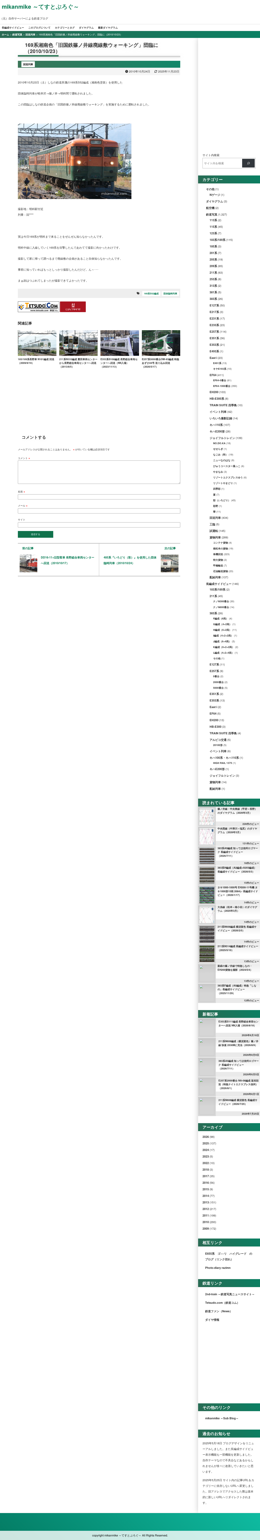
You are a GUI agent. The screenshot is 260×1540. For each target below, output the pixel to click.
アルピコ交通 (218, 740)
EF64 (213, 375)
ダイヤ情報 (212, 1320)
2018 (206, 1169)
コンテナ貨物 (220, 542)
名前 (21, 491)
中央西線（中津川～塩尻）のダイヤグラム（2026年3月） (237, 830)
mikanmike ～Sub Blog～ (222, 1418)
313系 (213, 286)
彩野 (215, 506)
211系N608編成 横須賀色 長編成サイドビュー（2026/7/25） (237, 1102)
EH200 (214, 392)
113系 (213, 220)
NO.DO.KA (219, 443)
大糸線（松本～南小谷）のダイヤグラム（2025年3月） (237, 909)
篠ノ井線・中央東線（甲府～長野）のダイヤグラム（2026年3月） (237, 810)
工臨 (212, 524)
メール (22, 505)
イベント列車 (218, 412)
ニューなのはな (221, 460)
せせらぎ (218, 449)
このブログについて (39, 27)
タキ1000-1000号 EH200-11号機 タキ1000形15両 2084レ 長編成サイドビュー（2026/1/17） (238, 891)
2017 (206, 1176)
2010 (206, 1222)
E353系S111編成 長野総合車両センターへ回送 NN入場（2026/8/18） (238, 1023)
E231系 (214, 318)
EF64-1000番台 (221, 386)
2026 (206, 1137)
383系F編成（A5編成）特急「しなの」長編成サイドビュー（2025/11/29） (237, 989)
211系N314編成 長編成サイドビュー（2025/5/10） (238, 948)
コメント (24, 458)
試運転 (214, 531)
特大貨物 (218, 559)
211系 (213, 272)
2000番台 (218, 682)
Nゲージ (215, 195)
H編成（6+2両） (222, 629)
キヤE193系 (219, 368)
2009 (206, 1228)
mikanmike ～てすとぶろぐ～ (40, 6)
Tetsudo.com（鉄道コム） (222, 1303)
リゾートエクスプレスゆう (228, 477)
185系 (213, 246)
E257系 (214, 331)
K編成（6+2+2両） (223, 647)
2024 (206, 1150)
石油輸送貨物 (220, 571)
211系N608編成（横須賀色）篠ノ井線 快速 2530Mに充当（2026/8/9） (238, 1043)
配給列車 (215, 577)
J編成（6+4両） (222, 641)
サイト (21, 519)
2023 (206, 1156)
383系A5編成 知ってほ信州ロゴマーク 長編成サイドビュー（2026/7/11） (238, 851)
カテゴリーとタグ (65, 27)
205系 (213, 259)
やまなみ (218, 471)
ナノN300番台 (221, 601)
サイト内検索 (211, 155)
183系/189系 (218, 240)
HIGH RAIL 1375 (222, 763)
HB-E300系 (217, 398)
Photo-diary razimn (218, 1268)
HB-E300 (215, 727)
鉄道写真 (211, 214)
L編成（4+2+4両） (223, 652)
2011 (206, 1215)
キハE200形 (217, 431)
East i (213, 358)
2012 (206, 1209)
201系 (213, 253)
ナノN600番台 (221, 607)
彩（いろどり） (221, 500)
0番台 (216, 676)
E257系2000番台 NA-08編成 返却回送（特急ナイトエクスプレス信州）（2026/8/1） (238, 1084)
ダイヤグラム (86, 27)
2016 (206, 1183)
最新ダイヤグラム (108, 27)
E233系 (214, 325)
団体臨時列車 (170, 293)
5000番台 (218, 687)
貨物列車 (215, 537)
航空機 (210, 208)
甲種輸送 (218, 565)
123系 (213, 233)
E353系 (214, 345)
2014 (206, 1196)
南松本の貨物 (220, 548)
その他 (210, 189)
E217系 (214, 312)
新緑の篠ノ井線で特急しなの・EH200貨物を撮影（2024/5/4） (235, 967)
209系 (213, 266)
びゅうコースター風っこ (226, 466)
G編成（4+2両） (222, 624)
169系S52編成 (151, 293)
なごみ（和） (220, 454)
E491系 (217, 363)
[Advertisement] (99, 399)
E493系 (214, 351)
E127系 (214, 305)
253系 (213, 279)
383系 (213, 299)
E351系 (214, 338)
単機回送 (218, 554)
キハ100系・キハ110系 (224, 758)
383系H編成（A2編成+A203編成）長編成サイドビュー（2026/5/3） (237, 869)
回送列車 (215, 518)
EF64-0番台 (219, 380)
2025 (206, 1143)
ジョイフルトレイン (222, 438)
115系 (213, 227)
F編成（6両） (220, 618)
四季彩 (217, 488)
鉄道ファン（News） (218, 1311)
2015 (206, 1189)
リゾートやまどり (223, 483)
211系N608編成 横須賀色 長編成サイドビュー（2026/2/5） (237, 928)
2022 (206, 1163)
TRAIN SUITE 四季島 (223, 405)
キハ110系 (216, 425)
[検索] (248, 163)
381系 (213, 292)
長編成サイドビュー (13, 27)
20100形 (218, 745)
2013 (206, 1202)
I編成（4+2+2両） (223, 635)
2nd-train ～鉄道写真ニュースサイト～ (230, 1294)
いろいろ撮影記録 (221, 418)
